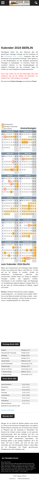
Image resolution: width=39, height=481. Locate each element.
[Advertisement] (19, 25)
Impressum (12, 478)
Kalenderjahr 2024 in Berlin (13, 56)
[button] (35, 3)
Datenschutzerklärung (23, 478)
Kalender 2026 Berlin (7, 410)
